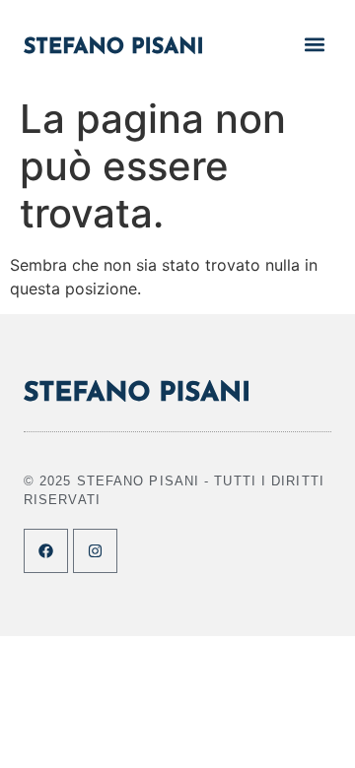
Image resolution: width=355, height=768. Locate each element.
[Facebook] (46, 551)
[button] (315, 44)
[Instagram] (95, 551)
